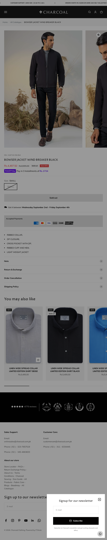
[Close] (99, 499)
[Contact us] (100, 534)
